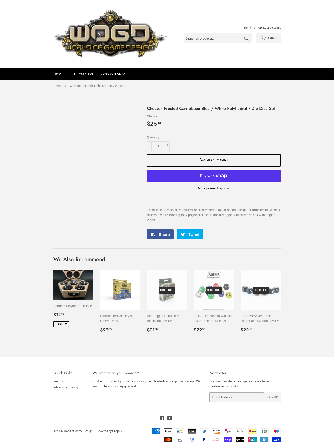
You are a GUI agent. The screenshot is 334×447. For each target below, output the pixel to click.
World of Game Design (77, 431)
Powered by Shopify (109, 431)
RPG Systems (111, 74)
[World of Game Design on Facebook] (162, 418)
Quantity (153, 137)
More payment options (214, 188)
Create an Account (269, 27)
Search (58, 381)
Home (58, 74)
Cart (271, 38)
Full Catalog (82, 74)
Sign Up (272, 397)
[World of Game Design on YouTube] (169, 418)
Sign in (248, 27)
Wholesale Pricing (65, 387)
